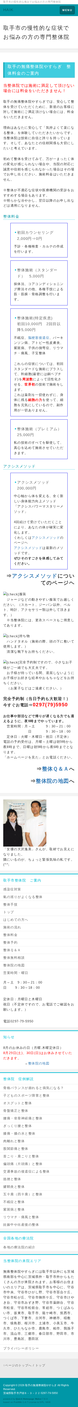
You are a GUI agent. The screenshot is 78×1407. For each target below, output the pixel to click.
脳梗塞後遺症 (38, 337)
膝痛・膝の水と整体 (19, 1133)
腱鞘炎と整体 (14, 1186)
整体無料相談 (14, 957)
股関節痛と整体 (15, 1148)
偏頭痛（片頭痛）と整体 (23, 1164)
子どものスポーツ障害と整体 (26, 1095)
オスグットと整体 (17, 1103)
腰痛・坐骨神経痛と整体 (23, 1118)
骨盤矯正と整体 (15, 1110)
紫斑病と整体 (14, 1209)
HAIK (8, 10)
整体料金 (10, 935)
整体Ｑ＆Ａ (55, 769)
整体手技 (10, 904)
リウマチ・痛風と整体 (21, 1217)
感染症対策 (12, 889)
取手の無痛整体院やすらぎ (41, 1385)
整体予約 (10, 942)
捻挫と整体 (12, 1179)
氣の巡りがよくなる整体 (23, 897)
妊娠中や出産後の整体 (21, 1224)
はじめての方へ (15, 919)
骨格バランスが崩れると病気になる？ (33, 1088)
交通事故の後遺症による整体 (26, 1171)
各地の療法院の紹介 (19, 1247)
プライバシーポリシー (21, 1348)
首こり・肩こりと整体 (21, 1156)
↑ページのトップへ (17, 1365)
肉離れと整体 (14, 1141)
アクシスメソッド (19, 466)
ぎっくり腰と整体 (17, 1126)
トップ (8, 912)
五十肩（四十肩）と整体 (23, 1194)
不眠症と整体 (14, 1202)
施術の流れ (12, 927)
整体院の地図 (52, 781)
